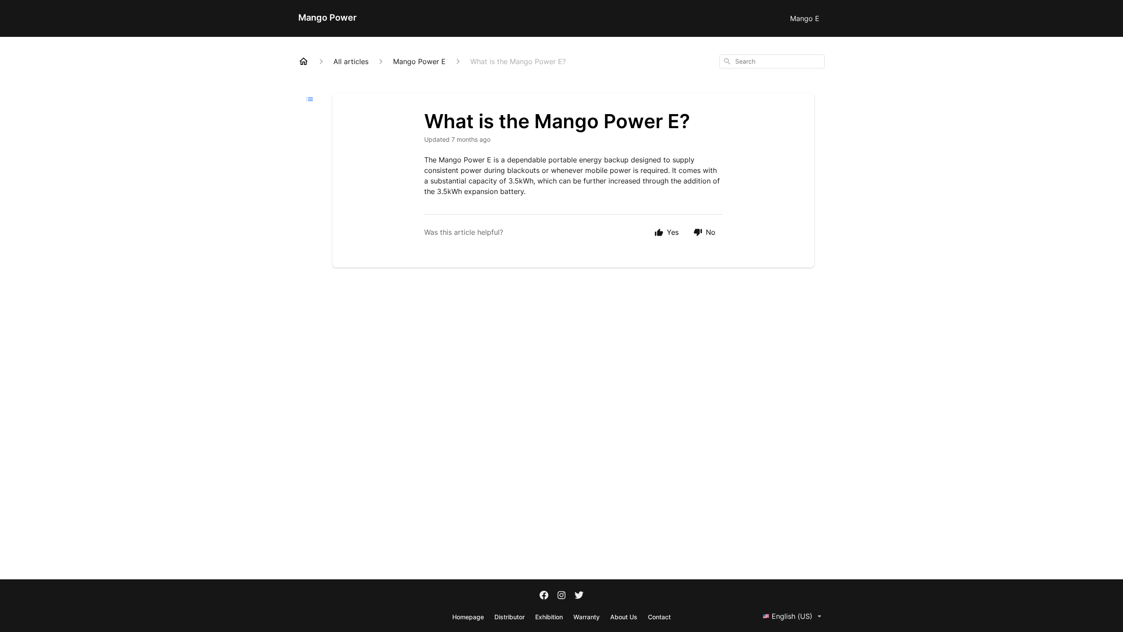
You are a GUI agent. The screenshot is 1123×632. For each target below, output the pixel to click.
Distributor (509, 617)
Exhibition (549, 617)
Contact (659, 617)
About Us (623, 617)
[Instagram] (561, 596)
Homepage (468, 617)
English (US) (792, 616)
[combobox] (772, 61)
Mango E (804, 18)
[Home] (303, 61)
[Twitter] (579, 596)
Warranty (586, 617)
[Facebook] (544, 596)
